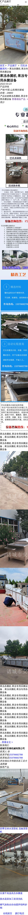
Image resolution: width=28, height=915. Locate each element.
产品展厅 (12, 65)
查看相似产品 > (20, 99)
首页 (2, 65)
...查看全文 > (6, 742)
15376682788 (16, 754)
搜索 (18, 4)
